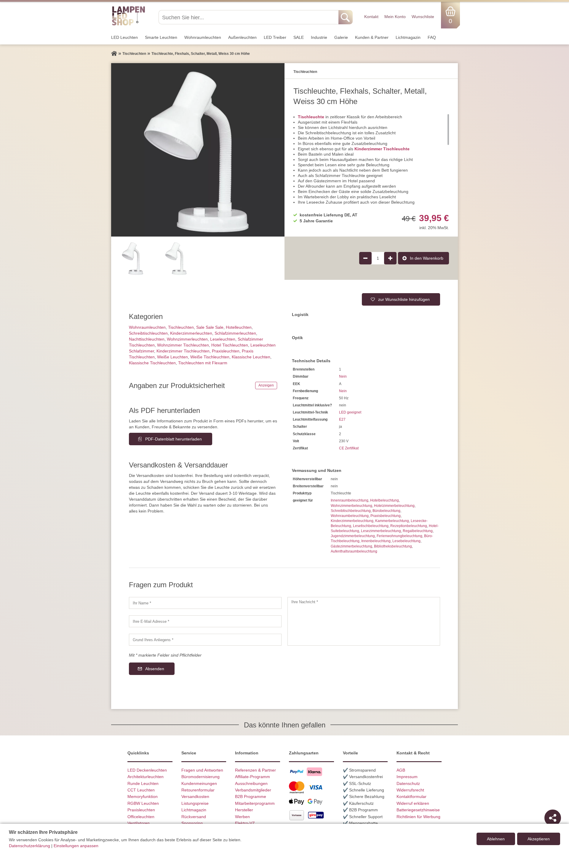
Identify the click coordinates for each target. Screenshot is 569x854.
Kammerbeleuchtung (392, 521)
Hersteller (244, 809)
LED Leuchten (124, 37)
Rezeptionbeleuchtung (408, 526)
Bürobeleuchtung (386, 511)
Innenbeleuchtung (376, 541)
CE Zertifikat (349, 448)
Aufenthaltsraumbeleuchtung (354, 551)
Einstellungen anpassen (76, 845)
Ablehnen (496, 839)
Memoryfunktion (142, 796)
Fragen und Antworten (202, 770)
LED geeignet (350, 412)
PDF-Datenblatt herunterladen (173, 439)
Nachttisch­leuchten (146, 339)
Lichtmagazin (408, 37)
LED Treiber (275, 37)
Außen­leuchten (242, 37)
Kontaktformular (411, 796)
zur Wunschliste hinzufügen (404, 299)
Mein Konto (395, 16)
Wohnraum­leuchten (202, 37)
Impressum (407, 776)
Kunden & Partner (372, 37)
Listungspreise (195, 803)
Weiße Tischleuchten (209, 357)
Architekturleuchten (145, 776)
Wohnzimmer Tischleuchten (183, 345)
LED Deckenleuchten (147, 770)
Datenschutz (408, 783)
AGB (401, 770)
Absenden (154, 668)
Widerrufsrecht (410, 790)
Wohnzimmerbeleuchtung (351, 506)
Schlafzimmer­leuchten (235, 333)
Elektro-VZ (245, 823)
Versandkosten (195, 796)
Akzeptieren (539, 839)
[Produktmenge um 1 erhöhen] (390, 258)
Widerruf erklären (413, 803)
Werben (242, 816)
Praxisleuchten (225, 351)
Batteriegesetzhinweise (418, 809)
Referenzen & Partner (255, 770)
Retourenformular (198, 790)
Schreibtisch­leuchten (148, 333)
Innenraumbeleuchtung (349, 500)
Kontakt (371, 16)
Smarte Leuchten (161, 37)
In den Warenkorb (426, 258)
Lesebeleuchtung (406, 541)
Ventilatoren (138, 823)
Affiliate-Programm (252, 776)
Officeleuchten (140, 816)
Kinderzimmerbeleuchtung (352, 521)
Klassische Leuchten (251, 357)
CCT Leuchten (141, 790)
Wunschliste (423, 16)
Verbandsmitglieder (253, 790)
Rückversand (193, 816)
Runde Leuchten (143, 783)
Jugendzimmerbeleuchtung (353, 536)
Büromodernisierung (200, 776)
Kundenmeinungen (199, 783)
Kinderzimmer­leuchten (191, 333)
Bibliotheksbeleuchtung (393, 546)
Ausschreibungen (251, 783)
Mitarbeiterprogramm (255, 803)
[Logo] (128, 24)
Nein (343, 376)
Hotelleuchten (239, 327)
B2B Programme (250, 796)
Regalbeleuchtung (418, 531)
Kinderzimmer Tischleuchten (183, 351)
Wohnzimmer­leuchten (187, 339)
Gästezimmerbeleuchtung (351, 546)
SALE (298, 37)
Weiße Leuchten (172, 357)
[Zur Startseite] (114, 53)
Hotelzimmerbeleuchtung (394, 506)
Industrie (319, 37)
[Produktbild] (197, 150)
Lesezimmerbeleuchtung (381, 531)
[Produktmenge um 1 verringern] (365, 258)
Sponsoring (192, 823)
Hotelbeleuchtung (384, 500)
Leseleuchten (222, 339)
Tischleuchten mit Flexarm (202, 362)
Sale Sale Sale (209, 327)
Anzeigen (266, 385)
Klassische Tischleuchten (152, 362)
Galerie (341, 37)
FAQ (432, 37)
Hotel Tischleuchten (229, 345)
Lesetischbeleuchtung (371, 526)
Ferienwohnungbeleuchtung (399, 536)
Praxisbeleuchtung (385, 516)
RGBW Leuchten (143, 803)
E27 (342, 419)
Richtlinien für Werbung (418, 816)
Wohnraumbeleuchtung (350, 516)
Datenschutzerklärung (29, 845)
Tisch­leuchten (181, 327)
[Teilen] (553, 818)
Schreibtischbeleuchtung (351, 511)
